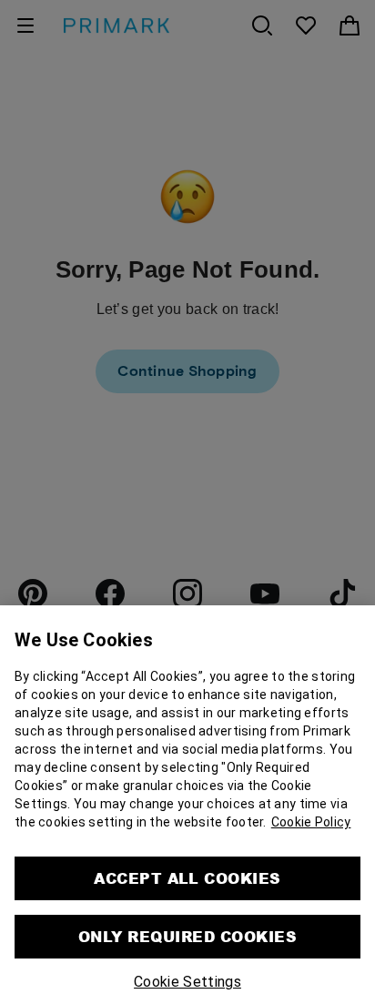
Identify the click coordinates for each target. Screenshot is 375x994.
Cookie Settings (187, 962)
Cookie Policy (311, 803)
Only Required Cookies (187, 917)
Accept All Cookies (187, 858)
